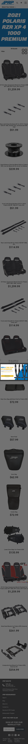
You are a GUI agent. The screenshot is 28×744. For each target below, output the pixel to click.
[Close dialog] (26, 365)
